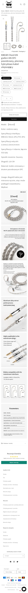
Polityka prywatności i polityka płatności (13, 505)
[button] (3, 4)
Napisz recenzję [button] (14, 462)
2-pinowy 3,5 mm (7, 81)
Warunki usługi (7, 491)
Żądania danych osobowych (10, 511)
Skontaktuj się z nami (8, 488)
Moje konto (6, 546)
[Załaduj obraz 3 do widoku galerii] (21, 46)
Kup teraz (14, 119)
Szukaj (4, 474)
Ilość (2, 95)
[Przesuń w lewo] (1, 46)
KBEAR (7, 11)
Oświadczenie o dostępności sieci (11, 515)
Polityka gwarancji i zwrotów (10, 495)
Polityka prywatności (22, 585)
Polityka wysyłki (7, 481)
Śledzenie (5, 535)
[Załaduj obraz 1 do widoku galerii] (7, 46)
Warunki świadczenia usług (10, 587)
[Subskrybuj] (23, 556)
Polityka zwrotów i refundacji (10, 484)
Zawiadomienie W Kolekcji (9, 519)
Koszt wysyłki (3, 72)
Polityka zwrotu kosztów (11, 585)
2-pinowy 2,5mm (20, 81)
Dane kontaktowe (11, 589)
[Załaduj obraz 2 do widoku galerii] (14, 46)
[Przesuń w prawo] (26, 46)
